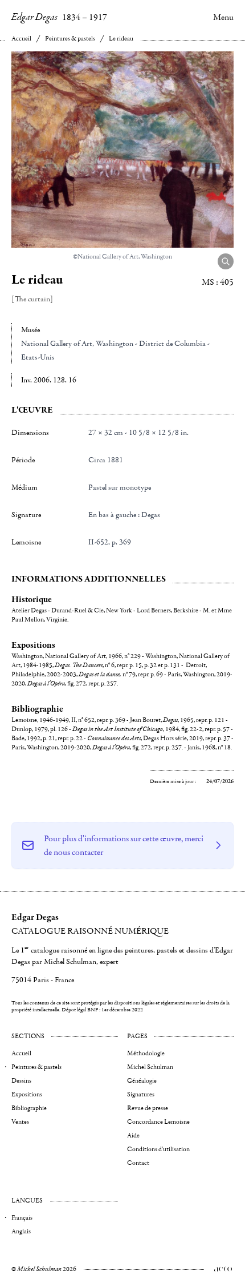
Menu (223, 17)
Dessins (21, 1080)
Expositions (26, 1094)
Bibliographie (29, 1108)
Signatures (140, 1094)
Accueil (21, 38)
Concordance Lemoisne (158, 1121)
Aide (133, 1135)
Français (21, 1217)
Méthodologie (146, 1053)
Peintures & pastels (70, 38)
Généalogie (142, 1080)
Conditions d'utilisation (158, 1149)
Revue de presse (147, 1108)
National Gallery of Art (56, 343)
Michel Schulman (150, 1067)
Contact (138, 1163)
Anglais (21, 1231)
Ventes (20, 1121)
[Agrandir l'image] (226, 261)
